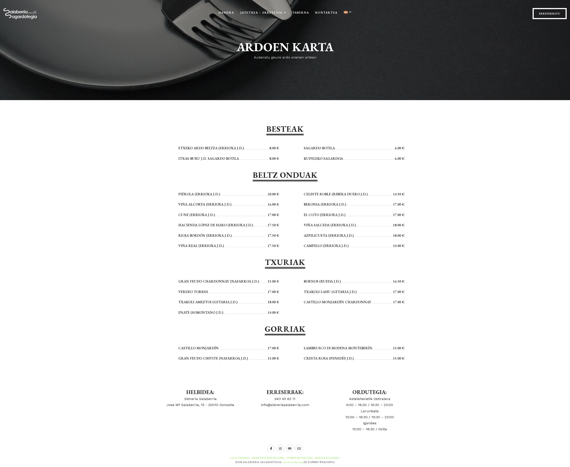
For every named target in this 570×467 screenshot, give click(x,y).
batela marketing (293, 462)
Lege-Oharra (240, 457)
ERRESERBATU (549, 13)
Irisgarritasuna (327, 457)
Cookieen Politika (300, 457)
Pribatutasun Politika (268, 457)
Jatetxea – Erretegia (261, 12)
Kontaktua (326, 12)
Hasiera (226, 12)
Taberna (300, 12)
